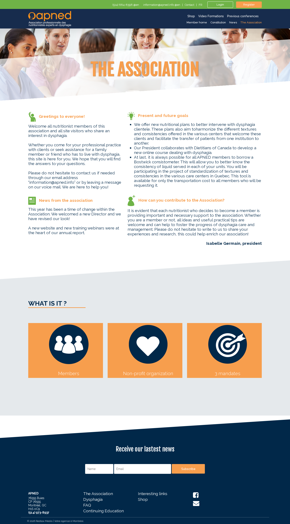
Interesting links (152, 494)
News (233, 22)
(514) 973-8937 (38, 512)
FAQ (87, 505)
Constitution (218, 22)
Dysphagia (93, 499)
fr (200, 5)
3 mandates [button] (227, 373)
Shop (143, 499)
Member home (197, 22)
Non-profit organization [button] (148, 373)
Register (249, 4)
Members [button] (68, 373)
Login (220, 4)
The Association (251, 22)
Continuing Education (103, 511)
